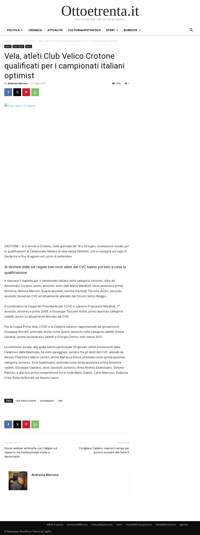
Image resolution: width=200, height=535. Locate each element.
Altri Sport (29, 40)
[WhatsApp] (35, 92)
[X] (17, 92)
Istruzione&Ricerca (77, 524)
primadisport (47, 400)
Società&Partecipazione (139, 524)
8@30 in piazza (55, 524)
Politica (13, 30)
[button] (191, 30)
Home (7, 40)
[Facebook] (8, 92)
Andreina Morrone (18, 83)
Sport (110, 30)
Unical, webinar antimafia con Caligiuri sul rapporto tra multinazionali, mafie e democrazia (30, 452)
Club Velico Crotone (26, 400)
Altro (28, 46)
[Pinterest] (26, 92)
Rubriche (131, 30)
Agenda (183, 524)
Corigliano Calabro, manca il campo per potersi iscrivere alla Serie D (104, 450)
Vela (60, 400)
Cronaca (35, 30)
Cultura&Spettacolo (84, 30)
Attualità (55, 30)
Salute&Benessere (165, 524)
